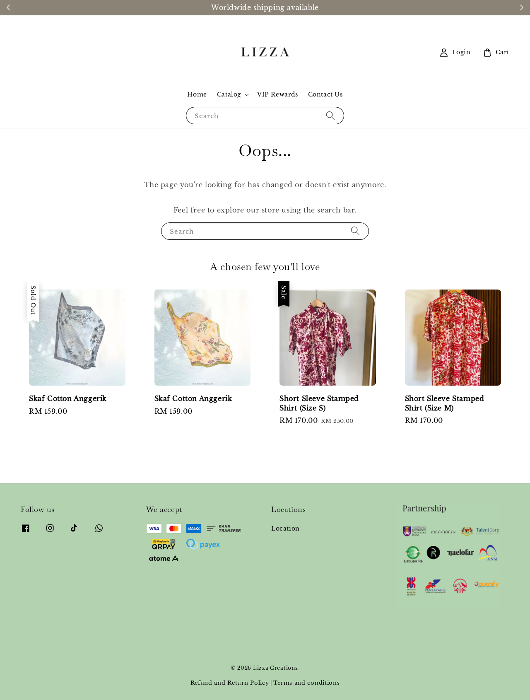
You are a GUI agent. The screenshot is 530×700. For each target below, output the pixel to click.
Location (285, 528)
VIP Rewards (277, 94)
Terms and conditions (306, 682)
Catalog (229, 94)
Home (197, 94)
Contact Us (325, 94)
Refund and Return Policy (229, 682)
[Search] (330, 115)
